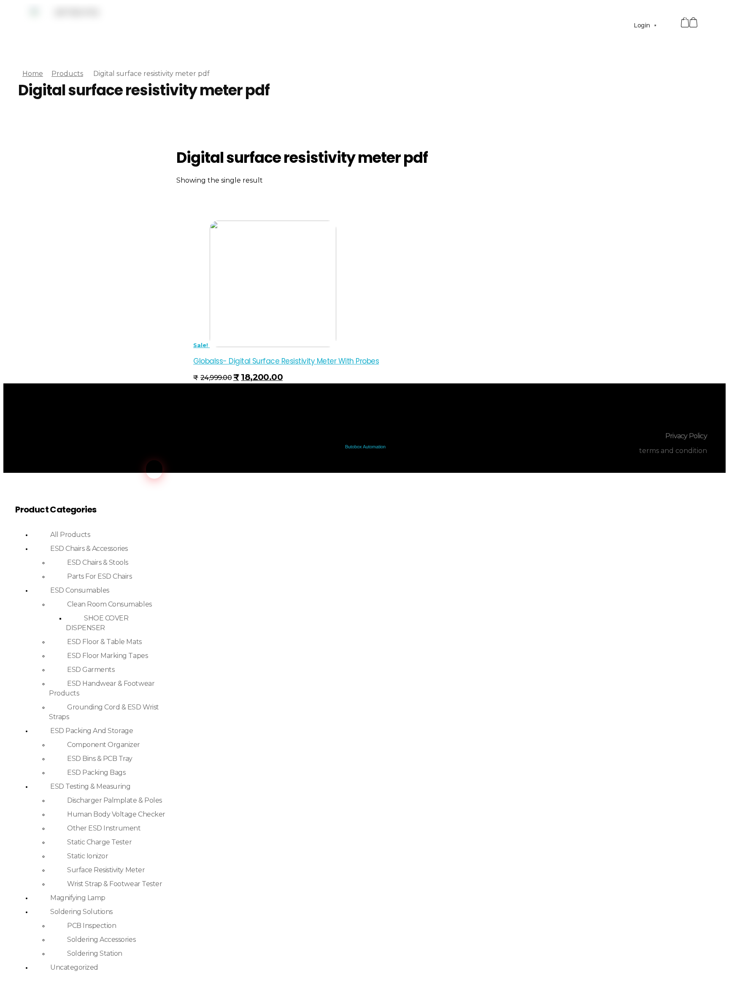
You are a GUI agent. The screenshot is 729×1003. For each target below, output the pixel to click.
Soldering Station (94, 953)
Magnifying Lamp (77, 898)
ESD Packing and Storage (91, 731)
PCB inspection (91, 926)
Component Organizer (103, 745)
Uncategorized (74, 967)
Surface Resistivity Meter (106, 870)
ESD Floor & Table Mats (104, 642)
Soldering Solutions (81, 912)
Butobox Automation (365, 446)
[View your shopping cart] (693, 22)
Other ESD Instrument (103, 828)
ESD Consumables (79, 590)
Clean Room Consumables (109, 604)
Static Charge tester (99, 842)
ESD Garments (90, 670)
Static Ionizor (87, 856)
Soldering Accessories (101, 940)
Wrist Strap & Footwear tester (114, 884)
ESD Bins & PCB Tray (99, 759)
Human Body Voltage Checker (116, 814)
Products (67, 74)
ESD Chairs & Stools (97, 562)
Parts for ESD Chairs (99, 576)
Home (32, 74)
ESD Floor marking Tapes (107, 656)
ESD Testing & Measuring (90, 786)
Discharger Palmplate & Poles (114, 800)
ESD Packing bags (96, 772)
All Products (70, 535)
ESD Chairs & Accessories (88, 549)
